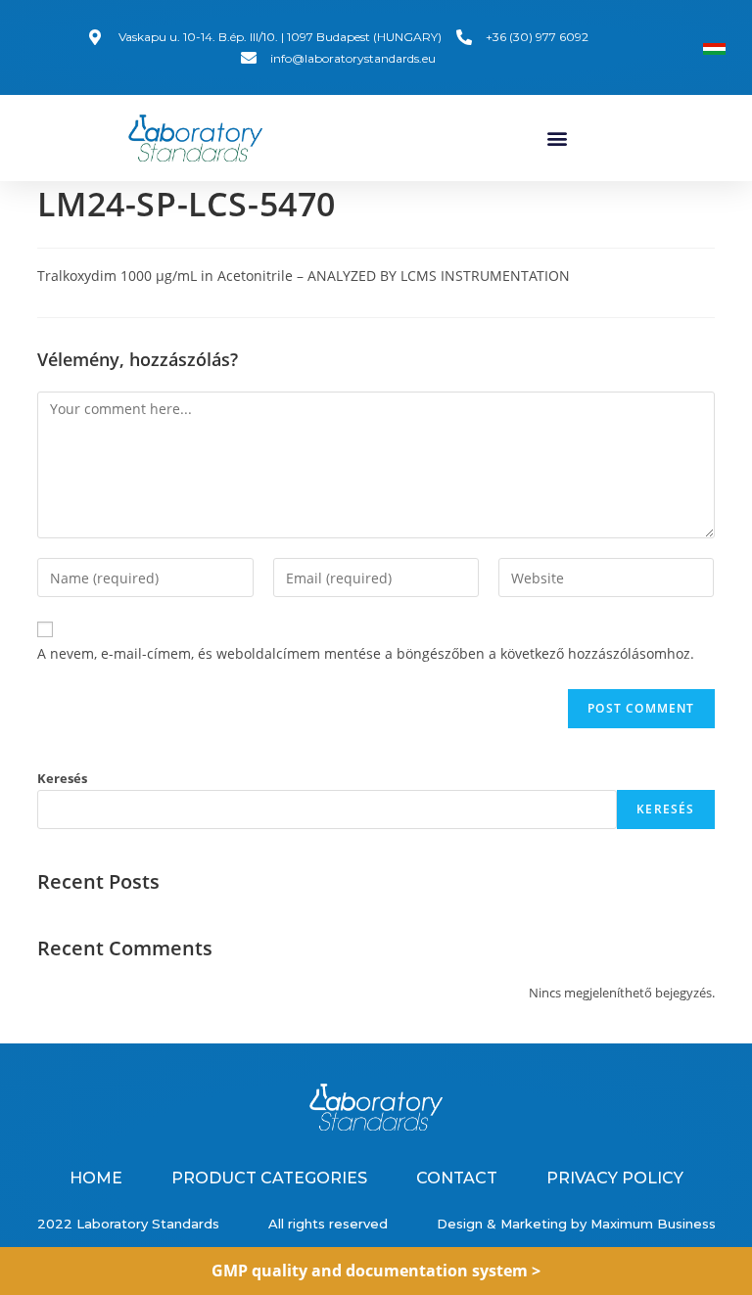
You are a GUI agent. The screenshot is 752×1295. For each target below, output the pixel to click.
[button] (556, 138)
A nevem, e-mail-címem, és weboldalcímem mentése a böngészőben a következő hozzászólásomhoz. (365, 653)
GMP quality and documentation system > (376, 1270)
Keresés (62, 778)
